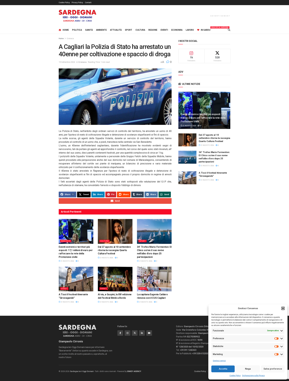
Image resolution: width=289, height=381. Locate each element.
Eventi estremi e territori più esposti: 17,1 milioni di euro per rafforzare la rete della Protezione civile (203, 118)
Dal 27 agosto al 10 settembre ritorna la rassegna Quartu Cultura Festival (114, 250)
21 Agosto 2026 (67, 261)
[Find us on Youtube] (149, 333)
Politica (77, 30)
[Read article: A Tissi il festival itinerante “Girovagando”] (76, 279)
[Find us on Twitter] (135, 333)
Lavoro (190, 30)
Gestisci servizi (219, 361)
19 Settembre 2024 (67, 62)
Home (66, 30)
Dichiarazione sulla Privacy (253, 376)
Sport (128, 30)
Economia (176, 30)
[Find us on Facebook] (120, 333)
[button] (282, 308)
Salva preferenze (273, 368)
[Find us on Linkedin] (142, 333)
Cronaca (70, 38)
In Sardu (205, 29)
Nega (248, 368)
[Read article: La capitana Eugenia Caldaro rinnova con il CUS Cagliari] (154, 279)
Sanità (89, 30)
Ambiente (101, 30)
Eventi (164, 30)
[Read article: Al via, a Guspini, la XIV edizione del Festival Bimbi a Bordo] (115, 279)
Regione (152, 30)
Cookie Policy (235, 376)
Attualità (116, 30)
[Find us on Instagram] (127, 333)
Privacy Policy (77, 3)
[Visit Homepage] (77, 16)
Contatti (88, 3)
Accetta (223, 368)
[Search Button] (229, 30)
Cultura (140, 30)
